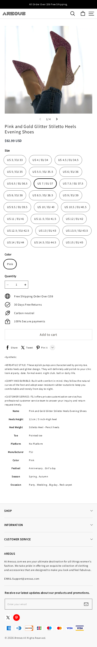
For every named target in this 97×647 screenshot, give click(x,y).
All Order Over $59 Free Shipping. (48, 4)
